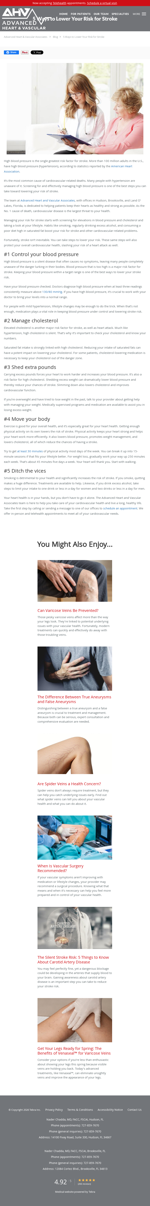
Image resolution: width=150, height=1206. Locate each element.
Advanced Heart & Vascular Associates (25, 37)
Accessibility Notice (110, 1110)
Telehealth (59, 3)
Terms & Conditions (80, 1110)
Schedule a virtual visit (102, 3)
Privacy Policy (54, 1110)
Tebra (92, 1191)
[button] (144, 14)
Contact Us (135, 1110)
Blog (55, 37)
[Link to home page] (35, 21)
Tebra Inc (34, 1110)
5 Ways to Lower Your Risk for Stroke (83, 37)
